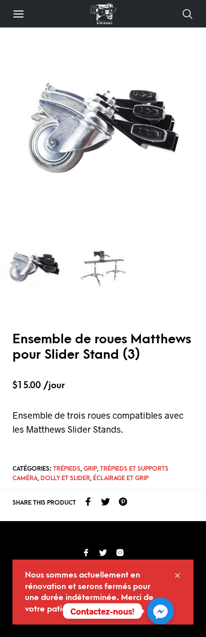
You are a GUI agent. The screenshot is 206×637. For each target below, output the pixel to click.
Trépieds (66, 468)
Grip (90, 468)
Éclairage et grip (120, 478)
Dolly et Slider (65, 478)
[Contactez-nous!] (160, 611)
